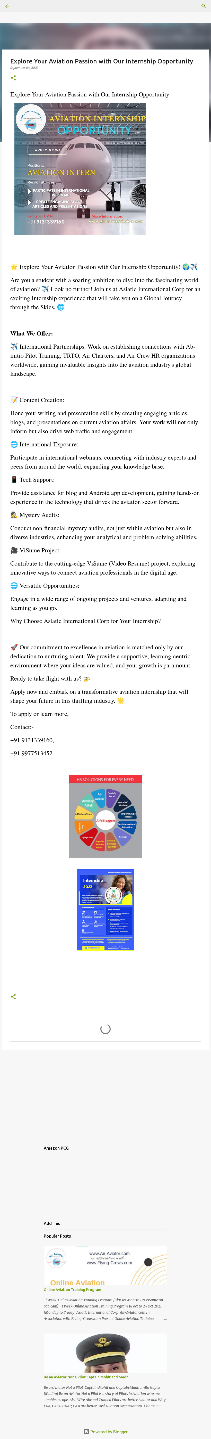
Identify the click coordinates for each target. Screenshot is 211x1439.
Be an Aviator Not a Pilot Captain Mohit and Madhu (87, 1377)
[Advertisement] (105, 1094)
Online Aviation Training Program (72, 1290)
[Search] (204, 6)
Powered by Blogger (109, 1431)
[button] (13, 78)
